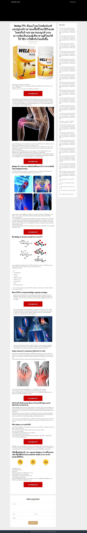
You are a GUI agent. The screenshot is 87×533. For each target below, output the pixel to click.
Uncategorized (73, 2)
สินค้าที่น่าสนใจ (15, 2)
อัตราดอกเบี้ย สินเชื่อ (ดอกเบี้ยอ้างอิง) (66, 194)
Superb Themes (53, 531)
